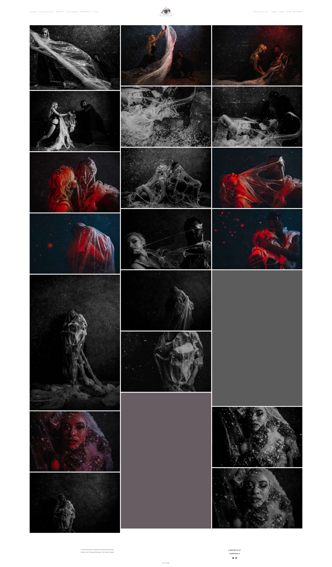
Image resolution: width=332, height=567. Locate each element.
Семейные (274, 11)
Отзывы (289, 11)
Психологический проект (46, 11)
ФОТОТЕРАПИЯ (297, 11)
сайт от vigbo (166, 562)
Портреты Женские (85, 11)
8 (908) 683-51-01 (234, 550)
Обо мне (96, 11)
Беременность (60, 11)
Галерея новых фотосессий (261, 11)
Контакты (281, 11)
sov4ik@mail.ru (234, 553)
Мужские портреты (72, 11)
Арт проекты (33, 11)
